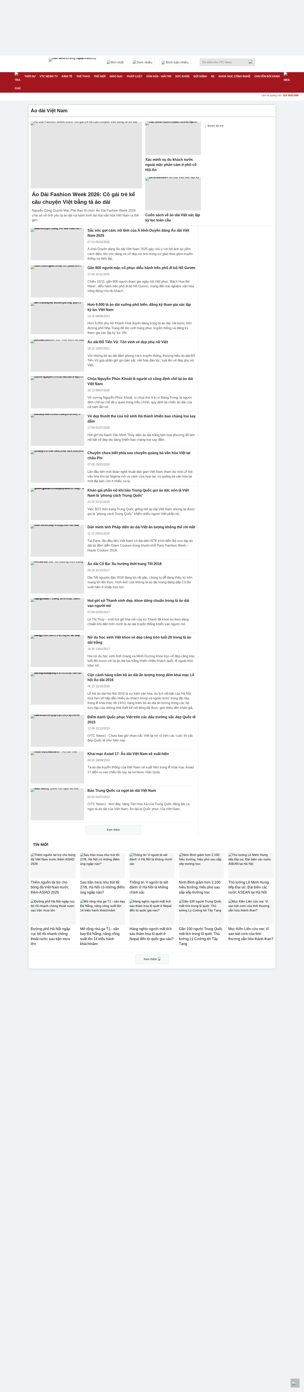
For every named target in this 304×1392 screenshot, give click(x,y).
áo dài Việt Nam (49, 110)
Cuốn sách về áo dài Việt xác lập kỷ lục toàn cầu (172, 217)
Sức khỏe (182, 76)
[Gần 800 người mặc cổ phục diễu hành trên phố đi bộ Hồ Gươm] (57, 281)
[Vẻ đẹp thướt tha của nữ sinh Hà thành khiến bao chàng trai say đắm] (57, 430)
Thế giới (99, 76)
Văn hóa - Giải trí (158, 76)
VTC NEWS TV (49, 76)
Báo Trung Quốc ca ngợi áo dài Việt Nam (121, 790)
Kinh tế (67, 76)
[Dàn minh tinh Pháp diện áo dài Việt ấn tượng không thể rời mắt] (57, 541)
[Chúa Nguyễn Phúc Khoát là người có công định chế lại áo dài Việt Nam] (57, 392)
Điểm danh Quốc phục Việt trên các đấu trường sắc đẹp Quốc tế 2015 (141, 719)
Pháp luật (134, 76)
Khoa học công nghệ (234, 76)
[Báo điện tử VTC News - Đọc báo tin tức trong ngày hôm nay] (73, 64)
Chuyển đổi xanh (267, 76)
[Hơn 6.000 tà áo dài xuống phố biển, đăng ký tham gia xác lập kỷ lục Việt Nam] (57, 318)
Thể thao (83, 76)
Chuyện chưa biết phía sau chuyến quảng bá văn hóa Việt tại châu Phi (138, 455)
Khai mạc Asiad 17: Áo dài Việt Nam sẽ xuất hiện (128, 754)
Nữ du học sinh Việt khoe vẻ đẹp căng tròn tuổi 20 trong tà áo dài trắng (139, 639)
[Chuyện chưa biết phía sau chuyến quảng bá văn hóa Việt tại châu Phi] (57, 467)
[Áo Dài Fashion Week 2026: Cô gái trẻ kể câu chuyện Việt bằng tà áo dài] (86, 155)
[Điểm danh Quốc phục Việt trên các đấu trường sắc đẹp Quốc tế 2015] (57, 731)
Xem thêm (113, 829)
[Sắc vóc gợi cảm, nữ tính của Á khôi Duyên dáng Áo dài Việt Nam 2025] (57, 244)
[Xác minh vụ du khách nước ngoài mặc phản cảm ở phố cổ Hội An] (173, 138)
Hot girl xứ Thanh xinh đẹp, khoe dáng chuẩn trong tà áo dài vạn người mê (138, 603)
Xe (213, 76)
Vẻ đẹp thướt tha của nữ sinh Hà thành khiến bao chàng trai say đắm (141, 418)
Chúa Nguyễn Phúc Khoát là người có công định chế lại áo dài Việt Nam (140, 381)
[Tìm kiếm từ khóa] (252, 61)
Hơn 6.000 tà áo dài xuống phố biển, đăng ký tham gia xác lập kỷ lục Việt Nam (139, 307)
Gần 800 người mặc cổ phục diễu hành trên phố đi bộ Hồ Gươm (141, 268)
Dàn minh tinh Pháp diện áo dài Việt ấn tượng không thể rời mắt (141, 527)
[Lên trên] (295, 1383)
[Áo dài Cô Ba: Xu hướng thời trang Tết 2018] (57, 577)
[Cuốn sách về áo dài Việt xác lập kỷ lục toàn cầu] (173, 193)
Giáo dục (116, 76)
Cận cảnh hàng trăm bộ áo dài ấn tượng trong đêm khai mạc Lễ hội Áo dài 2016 (140, 677)
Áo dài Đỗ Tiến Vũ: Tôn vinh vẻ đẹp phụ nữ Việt (127, 342)
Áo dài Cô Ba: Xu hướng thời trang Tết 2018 (124, 564)
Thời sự (30, 76)
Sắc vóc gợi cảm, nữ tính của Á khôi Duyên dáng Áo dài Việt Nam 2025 (138, 233)
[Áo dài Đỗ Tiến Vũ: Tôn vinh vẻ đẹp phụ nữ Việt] (57, 356)
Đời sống (200, 76)
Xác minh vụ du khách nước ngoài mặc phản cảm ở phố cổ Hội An (171, 164)
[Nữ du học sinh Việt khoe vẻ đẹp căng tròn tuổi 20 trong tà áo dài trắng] (57, 651)
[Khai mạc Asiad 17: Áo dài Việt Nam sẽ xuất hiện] (57, 767)
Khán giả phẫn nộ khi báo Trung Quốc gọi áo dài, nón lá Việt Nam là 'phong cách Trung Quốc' (138, 492)
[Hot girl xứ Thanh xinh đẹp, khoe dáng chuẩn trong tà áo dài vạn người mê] (57, 614)
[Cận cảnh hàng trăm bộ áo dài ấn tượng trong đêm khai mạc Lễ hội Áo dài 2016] (57, 689)
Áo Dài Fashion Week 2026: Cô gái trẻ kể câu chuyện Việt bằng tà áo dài (83, 198)
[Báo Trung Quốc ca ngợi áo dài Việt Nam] (57, 804)
